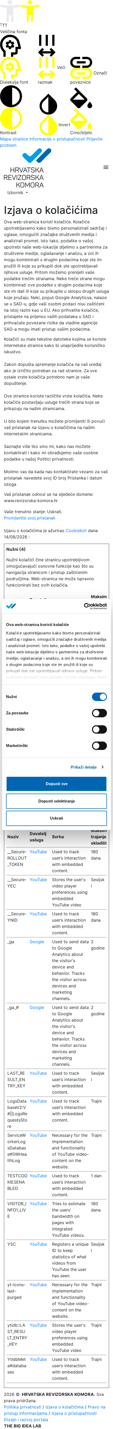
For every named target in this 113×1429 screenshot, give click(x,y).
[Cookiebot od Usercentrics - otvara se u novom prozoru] (84, 606)
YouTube (38, 851)
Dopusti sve (57, 783)
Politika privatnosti (22, 1407)
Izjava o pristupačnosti (74, 1413)
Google (37, 941)
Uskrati (56, 818)
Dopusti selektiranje (56, 801)
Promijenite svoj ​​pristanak (29, 518)
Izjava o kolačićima (64, 1407)
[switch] (99, 713)
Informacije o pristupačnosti (57, 139)
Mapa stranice (14, 139)
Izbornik (16, 192)
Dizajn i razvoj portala (26, 1419)
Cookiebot (76, 530)
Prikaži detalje (84, 767)
